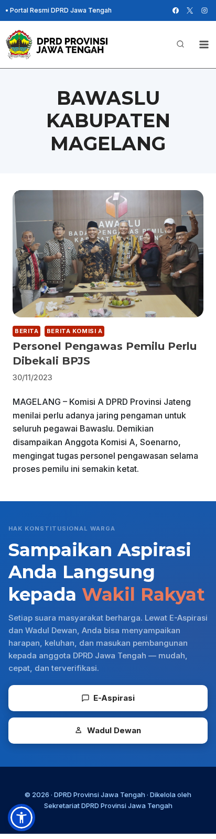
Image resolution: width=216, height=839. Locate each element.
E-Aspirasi (114, 698)
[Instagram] (204, 10)
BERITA (26, 331)
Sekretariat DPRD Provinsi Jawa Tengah (108, 805)
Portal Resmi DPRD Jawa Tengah (61, 10)
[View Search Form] (180, 44)
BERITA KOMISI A (74, 331)
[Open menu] (203, 44)
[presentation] (108, 253)
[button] (21, 818)
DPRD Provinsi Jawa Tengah (99, 794)
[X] (189, 10)
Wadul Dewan (114, 730)
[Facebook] (175, 10)
